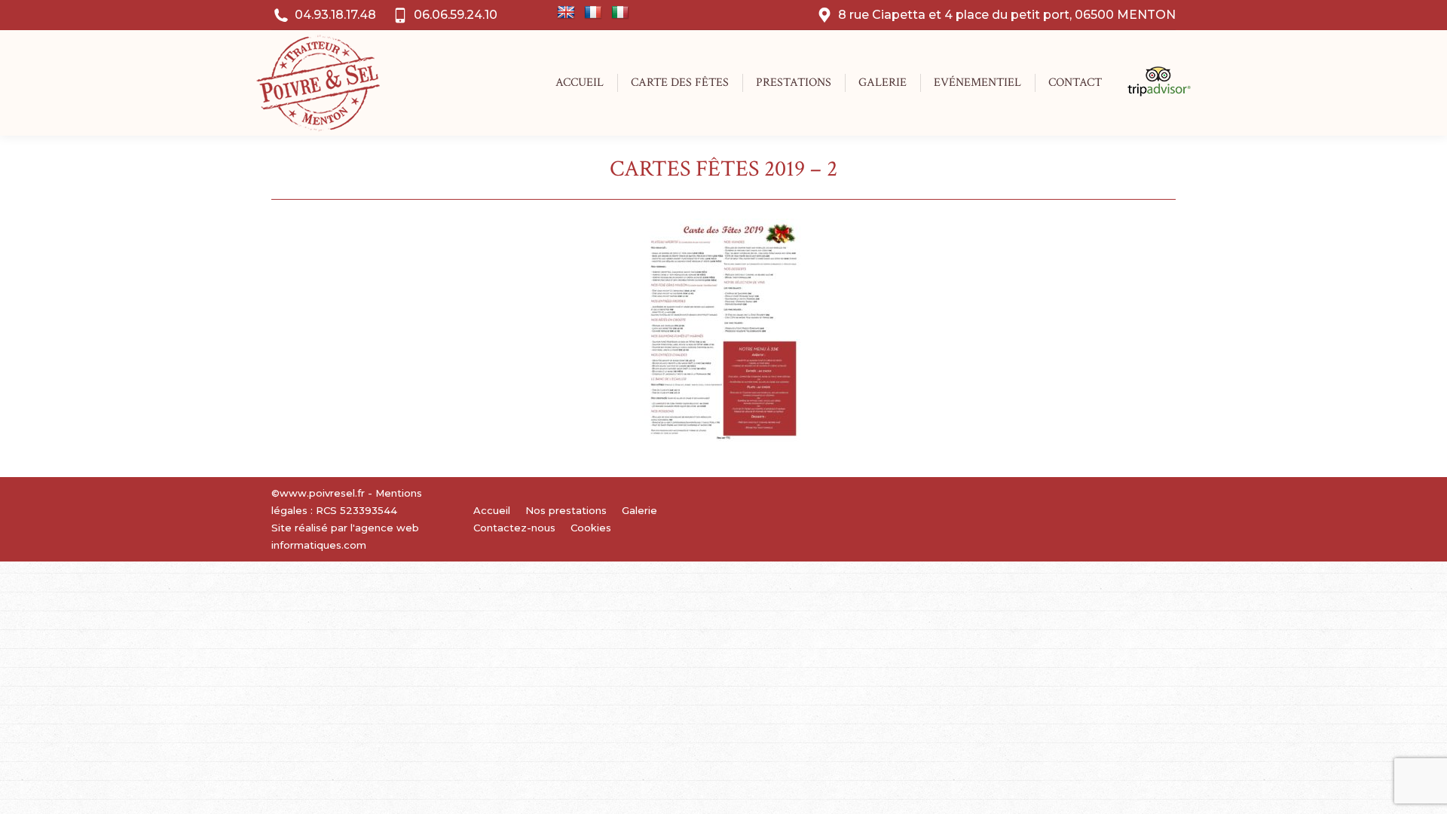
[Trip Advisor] (1151, 93)
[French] (593, 12)
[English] (566, 12)
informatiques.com (318, 545)
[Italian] (620, 12)
